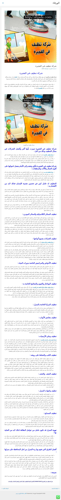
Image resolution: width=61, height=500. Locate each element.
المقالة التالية (5, 488)
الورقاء (56, 2)
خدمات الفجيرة (52, 68)
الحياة (16, 77)
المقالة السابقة (55, 488)
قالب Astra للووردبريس (21, 493)
